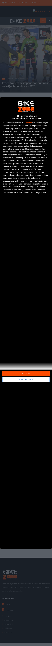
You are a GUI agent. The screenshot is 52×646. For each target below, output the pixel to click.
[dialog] (26, 323)
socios (29, 123)
